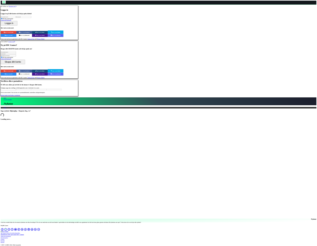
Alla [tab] (5, 107)
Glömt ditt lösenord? (6, 20)
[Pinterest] (12, 229)
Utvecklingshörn (14, 233)
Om (1, 233)
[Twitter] (5, 229)
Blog (19, 233)
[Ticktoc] (25, 229)
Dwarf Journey (8, 99)
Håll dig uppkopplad (7, 18)
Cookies (2, 239)
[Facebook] (2, 229)
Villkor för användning (6, 236)
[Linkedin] (35, 229)
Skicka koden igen (5, 95)
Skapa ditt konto (13, 62)
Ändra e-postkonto (15, 95)
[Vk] (22, 229)
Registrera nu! (12, 6)
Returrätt (3, 240)
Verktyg (8, 233)
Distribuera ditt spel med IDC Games (12, 234)
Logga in (9, 23)
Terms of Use (30, 39)
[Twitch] (18, 229)
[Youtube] (15, 229)
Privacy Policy (40, 39)
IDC (5, 98)
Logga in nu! (11, 41)
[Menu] (4, 2)
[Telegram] (38, 229)
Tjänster (4, 233)
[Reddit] (32, 229)
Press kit (2, 242)
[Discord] (28, 229)
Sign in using (9, 32)
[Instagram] (9, 229)
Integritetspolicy (4, 237)
